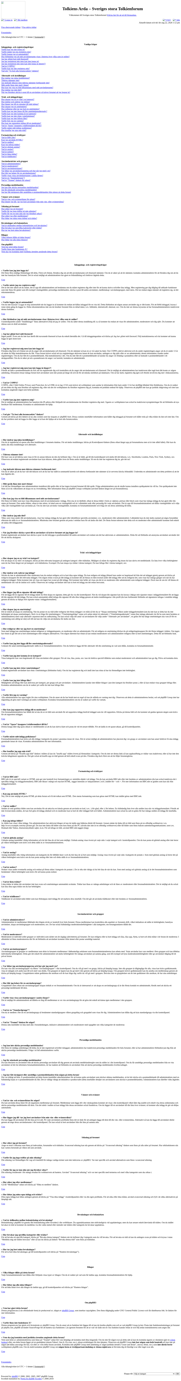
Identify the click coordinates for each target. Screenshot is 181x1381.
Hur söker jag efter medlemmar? (14, 216)
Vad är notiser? (7, 152)
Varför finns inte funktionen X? (14, 249)
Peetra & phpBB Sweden (31, 1379)
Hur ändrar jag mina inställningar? (15, 78)
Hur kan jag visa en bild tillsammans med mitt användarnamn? (27, 87)
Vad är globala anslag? (10, 147)
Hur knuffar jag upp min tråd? (13, 130)
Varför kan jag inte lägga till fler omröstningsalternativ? (24, 111)
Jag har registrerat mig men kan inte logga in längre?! (23, 64)
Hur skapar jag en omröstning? (14, 106)
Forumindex (6, 32)
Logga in (8, 20)
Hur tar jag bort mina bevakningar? (16, 230)
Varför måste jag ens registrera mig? (16, 52)
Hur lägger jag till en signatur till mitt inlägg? (20, 104)
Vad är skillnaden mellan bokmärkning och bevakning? (24, 225)
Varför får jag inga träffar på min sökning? (18, 211)
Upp (3, 280)
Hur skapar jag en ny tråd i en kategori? (17, 99)
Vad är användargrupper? (11, 168)
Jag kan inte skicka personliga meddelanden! (20, 187)
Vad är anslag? (7, 149)
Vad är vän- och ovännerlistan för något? (18, 199)
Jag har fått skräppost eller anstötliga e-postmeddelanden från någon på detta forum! (36, 192)
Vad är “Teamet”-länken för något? (15, 180)
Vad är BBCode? (8, 137)
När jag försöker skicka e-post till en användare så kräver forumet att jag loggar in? (35, 92)
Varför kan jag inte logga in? (13, 49)
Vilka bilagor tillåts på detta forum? (16, 237)
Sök (178, 20)
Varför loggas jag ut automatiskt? (15, 54)
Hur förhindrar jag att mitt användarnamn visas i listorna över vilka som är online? (35, 56)
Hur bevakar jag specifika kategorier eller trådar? (21, 228)
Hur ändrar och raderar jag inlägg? (15, 102)
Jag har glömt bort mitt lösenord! (14, 59)
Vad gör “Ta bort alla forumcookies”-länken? (20, 71)
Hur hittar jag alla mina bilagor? (14, 240)
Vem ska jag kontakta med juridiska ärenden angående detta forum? (29, 251)
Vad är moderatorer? (9, 166)
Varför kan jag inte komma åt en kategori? (18, 114)
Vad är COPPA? (8, 66)
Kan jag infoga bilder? (10, 144)
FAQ (168, 20)
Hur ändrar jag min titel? (11, 90)
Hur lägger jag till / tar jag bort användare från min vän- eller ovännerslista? (32, 202)
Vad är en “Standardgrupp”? (13, 178)
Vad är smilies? (7, 142)
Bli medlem (22, 20)
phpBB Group (68, 1310)
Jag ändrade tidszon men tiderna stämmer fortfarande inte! (25, 83)
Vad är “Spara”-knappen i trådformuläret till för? (21, 125)
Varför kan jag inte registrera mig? (15, 68)
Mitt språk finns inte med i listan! (15, 85)
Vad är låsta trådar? (9, 154)
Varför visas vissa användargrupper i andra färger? (22, 175)
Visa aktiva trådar (29, 27)
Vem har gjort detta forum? (12, 247)
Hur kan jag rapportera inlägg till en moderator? (21, 123)
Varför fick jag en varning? (12, 121)
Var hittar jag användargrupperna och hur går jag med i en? (25, 171)
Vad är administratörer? (11, 164)
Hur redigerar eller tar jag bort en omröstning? (20, 109)
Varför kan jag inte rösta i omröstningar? (18, 116)
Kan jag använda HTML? (12, 140)
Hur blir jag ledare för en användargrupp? (18, 173)
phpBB (15, 1376)
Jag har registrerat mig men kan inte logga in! (20, 61)
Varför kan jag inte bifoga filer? (14, 118)
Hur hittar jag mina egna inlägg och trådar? (19, 218)
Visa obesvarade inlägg (10, 27)
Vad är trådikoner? (9, 156)
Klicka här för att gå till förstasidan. (122, 15)
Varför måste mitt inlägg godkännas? (16, 128)
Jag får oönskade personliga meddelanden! (19, 190)
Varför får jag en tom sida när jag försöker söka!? (21, 213)
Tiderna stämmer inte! (10, 80)
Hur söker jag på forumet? (12, 209)
